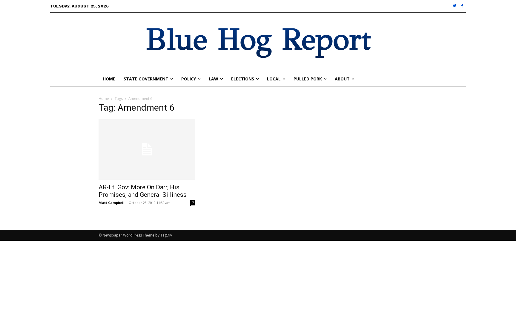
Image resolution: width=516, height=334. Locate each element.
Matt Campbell (112, 202)
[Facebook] (462, 6)
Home (104, 98)
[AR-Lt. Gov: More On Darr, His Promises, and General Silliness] (147, 149)
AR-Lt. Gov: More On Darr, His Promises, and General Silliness (143, 191)
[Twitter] (455, 6)
